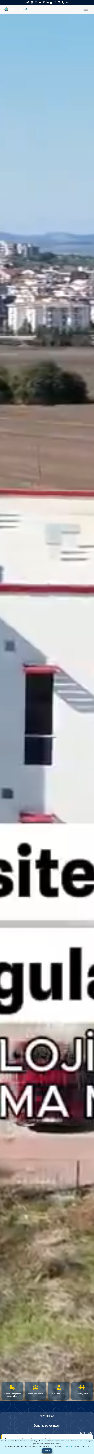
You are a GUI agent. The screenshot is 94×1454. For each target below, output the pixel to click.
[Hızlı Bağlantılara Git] (27, 2)
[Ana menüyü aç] (86, 9)
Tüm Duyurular (86, 1433)
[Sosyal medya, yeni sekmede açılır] (32, 2)
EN (67, 2)
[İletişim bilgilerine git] (63, 2)
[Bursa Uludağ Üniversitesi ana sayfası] (13, 9)
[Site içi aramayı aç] (59, 2)
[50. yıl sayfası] (26, 9)
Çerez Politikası (67, 1447)
